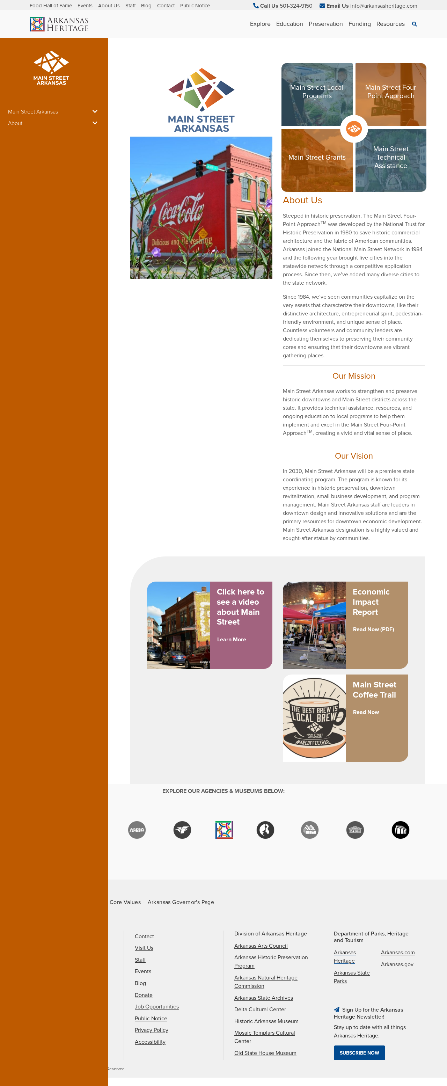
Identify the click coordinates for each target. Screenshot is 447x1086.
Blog (146, 5)
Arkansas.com (398, 952)
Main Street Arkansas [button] (33, 111)
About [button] (15, 123)
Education (289, 24)
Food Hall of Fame (51, 5)
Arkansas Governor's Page (181, 902)
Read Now (366, 712)
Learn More (231, 639)
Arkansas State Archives (263, 997)
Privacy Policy (151, 1030)
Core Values (125, 902)
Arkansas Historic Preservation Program (271, 961)
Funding (360, 24)
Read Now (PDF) (373, 629)
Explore (260, 24)
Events (85, 5)
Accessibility (150, 1041)
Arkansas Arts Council (261, 945)
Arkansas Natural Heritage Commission (266, 982)
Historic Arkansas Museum (266, 1021)
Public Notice (195, 5)
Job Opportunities (157, 1006)
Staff (130, 5)
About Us (109, 5)
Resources (390, 24)
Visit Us (144, 948)
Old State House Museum (265, 1053)
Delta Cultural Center (260, 1009)
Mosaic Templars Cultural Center (264, 1037)
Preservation (326, 24)
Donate (144, 995)
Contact (166, 5)
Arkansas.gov (397, 964)
